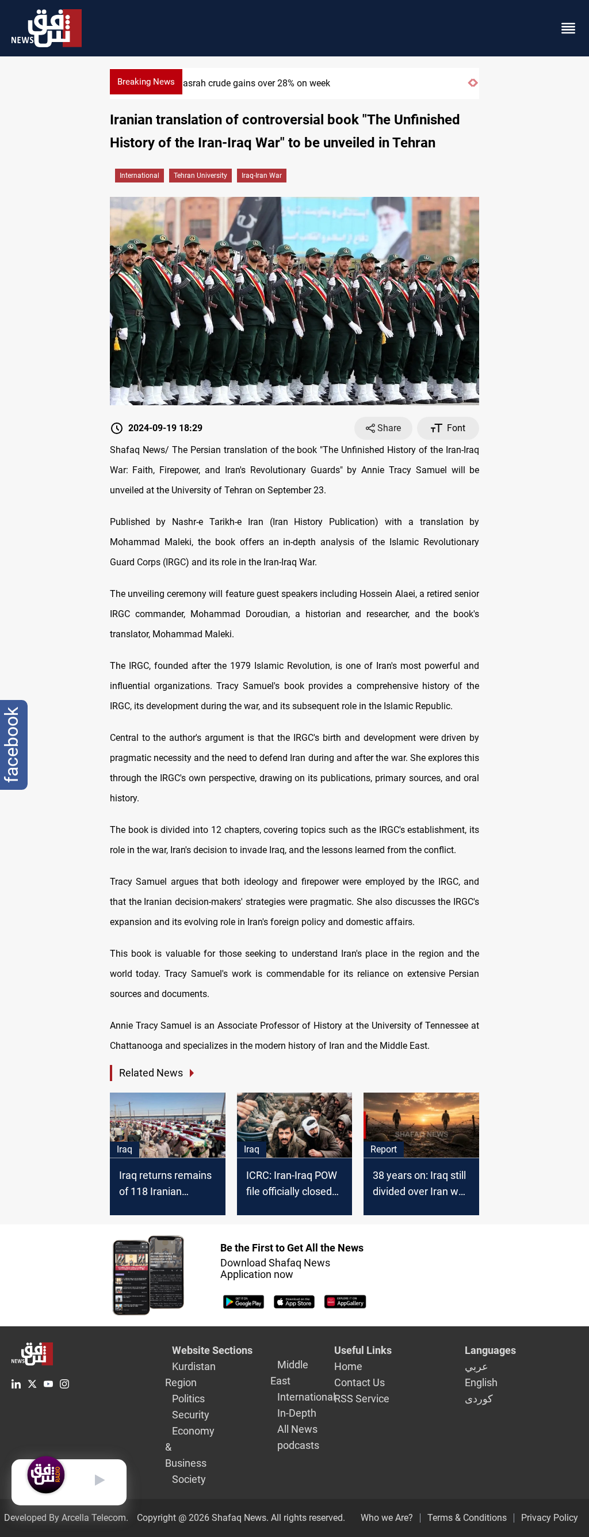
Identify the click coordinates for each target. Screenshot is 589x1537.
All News (297, 1429)
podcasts (298, 1445)
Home (348, 1366)
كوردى (479, 1399)
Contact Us (359, 1382)
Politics (188, 1399)
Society (189, 1479)
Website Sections (212, 1350)
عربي (476, 1366)
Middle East (289, 1373)
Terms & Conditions (467, 1517)
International (139, 176)
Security (190, 1415)
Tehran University (200, 176)
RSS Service (361, 1399)
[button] (470, 88)
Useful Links (363, 1350)
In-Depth (296, 1413)
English (481, 1382)
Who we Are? (387, 1517)
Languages (490, 1350)
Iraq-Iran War (262, 176)
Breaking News (146, 82)
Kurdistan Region (190, 1374)
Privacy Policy (549, 1517)
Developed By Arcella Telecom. (66, 1517)
